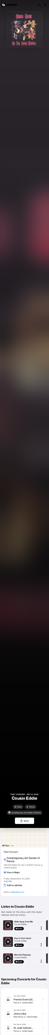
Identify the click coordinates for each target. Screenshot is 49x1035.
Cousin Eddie (20, 924)
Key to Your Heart (22, 938)
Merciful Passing (22, 954)
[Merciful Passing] (8, 958)
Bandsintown (18, 892)
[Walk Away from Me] (8, 925)
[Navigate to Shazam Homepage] (9, 5)
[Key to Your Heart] (8, 941)
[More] (41, 928)
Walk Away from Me (23, 921)
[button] (45, 5)
